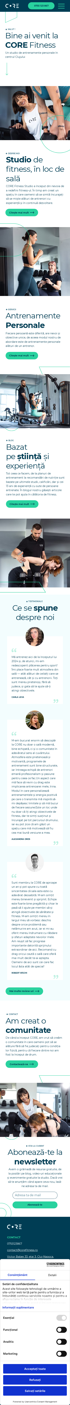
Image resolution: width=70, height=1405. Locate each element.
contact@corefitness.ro (22, 1250)
